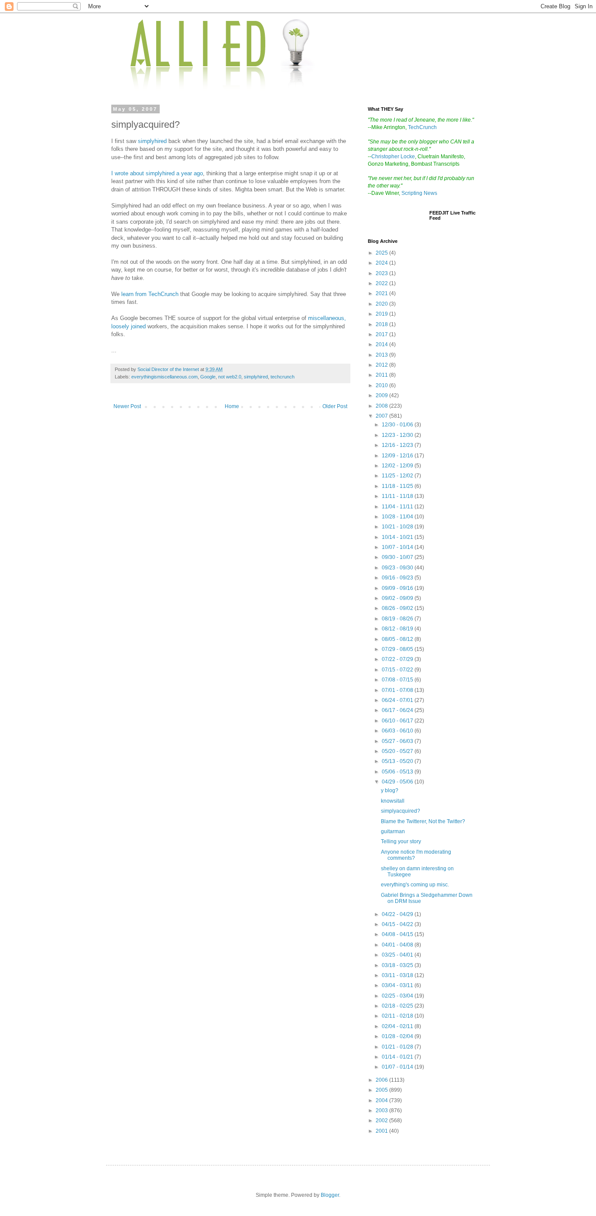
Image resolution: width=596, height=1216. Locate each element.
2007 (382, 416)
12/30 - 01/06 (398, 425)
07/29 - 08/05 (398, 649)
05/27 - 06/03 (398, 741)
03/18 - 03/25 (398, 965)
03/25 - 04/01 (398, 955)
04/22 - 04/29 (398, 914)
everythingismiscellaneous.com (164, 376)
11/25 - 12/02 (398, 476)
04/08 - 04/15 (398, 934)
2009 (382, 395)
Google (208, 376)
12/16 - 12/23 (398, 445)
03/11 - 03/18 (398, 975)
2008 (382, 406)
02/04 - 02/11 (398, 1026)
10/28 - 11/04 (398, 517)
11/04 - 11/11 (398, 507)
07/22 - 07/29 (398, 659)
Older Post (334, 406)
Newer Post (127, 406)
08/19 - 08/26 (398, 619)
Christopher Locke (393, 156)
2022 (382, 283)
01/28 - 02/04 (398, 1036)
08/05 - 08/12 (398, 639)
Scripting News (419, 193)
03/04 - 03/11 (398, 985)
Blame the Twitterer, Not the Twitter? (423, 821)
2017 (382, 334)
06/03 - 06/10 (398, 731)
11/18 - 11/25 (398, 486)
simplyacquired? (400, 811)
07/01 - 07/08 (398, 690)
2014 (382, 344)
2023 (382, 273)
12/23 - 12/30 (398, 435)
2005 (382, 1090)
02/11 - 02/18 (398, 1016)
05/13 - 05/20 (398, 761)
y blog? (389, 790)
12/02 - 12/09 (398, 466)
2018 (382, 324)
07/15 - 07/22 (398, 670)
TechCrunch (422, 127)
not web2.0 (229, 376)
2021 (382, 293)
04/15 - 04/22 (398, 924)
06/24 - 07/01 (398, 700)
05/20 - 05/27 (398, 751)
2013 (382, 355)
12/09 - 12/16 (398, 456)
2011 (382, 375)
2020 (382, 304)
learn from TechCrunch (149, 294)
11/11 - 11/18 (398, 496)
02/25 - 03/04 (398, 996)
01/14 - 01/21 (398, 1057)
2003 (382, 1110)
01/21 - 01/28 (398, 1047)
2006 (382, 1080)
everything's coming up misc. (415, 885)
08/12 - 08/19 (398, 629)
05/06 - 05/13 (398, 772)
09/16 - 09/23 (398, 578)
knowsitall (392, 801)
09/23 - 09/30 (398, 568)
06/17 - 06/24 (398, 710)
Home (232, 406)
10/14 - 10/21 (398, 537)
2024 (382, 263)
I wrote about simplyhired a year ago (157, 173)
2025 (382, 253)
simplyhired (153, 141)
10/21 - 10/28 (398, 527)
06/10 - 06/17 (398, 721)
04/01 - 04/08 (398, 945)
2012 (382, 365)
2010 (382, 385)
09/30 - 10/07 (398, 557)
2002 (382, 1120)
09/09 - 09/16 (398, 588)
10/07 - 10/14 (398, 547)
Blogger (330, 1195)
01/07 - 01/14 (398, 1067)
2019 (382, 314)
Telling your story (401, 841)
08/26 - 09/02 (398, 608)
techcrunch (283, 376)
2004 (382, 1100)
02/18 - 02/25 (398, 1006)
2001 (382, 1131)
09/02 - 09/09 (398, 598)
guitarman (393, 831)
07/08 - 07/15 (398, 680)
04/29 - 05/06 (398, 782)
